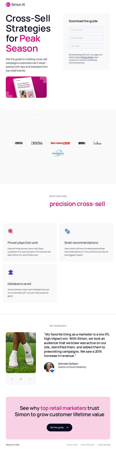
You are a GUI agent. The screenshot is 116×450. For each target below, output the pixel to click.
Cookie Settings (103, 445)
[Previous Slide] (12, 379)
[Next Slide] (30, 379)
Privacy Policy (72, 445)
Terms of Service (87, 445)
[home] (15, 4)
